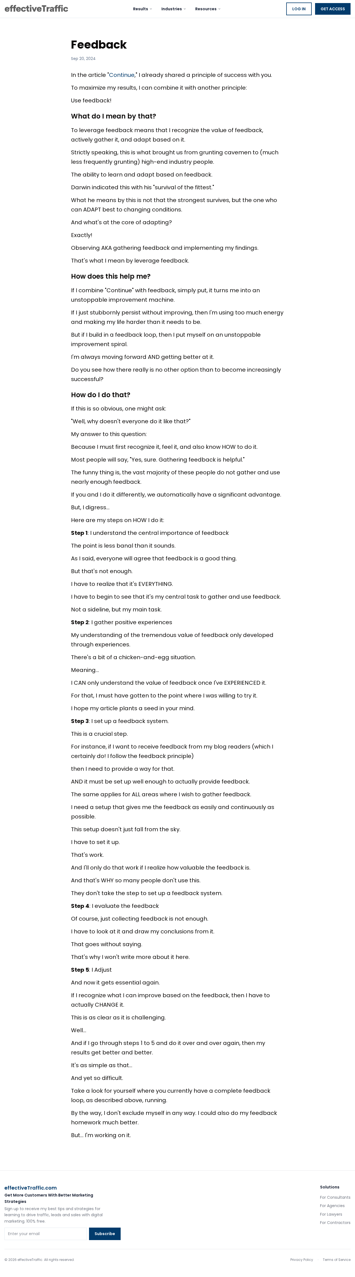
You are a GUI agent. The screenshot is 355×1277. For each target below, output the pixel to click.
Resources (206, 9)
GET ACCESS (333, 9)
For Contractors (335, 1222)
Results (140, 9)
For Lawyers (331, 1214)
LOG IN (299, 9)
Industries (171, 9)
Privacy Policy (301, 1259)
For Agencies (332, 1205)
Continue (122, 75)
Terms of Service (337, 1259)
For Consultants (335, 1197)
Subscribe (105, 1233)
